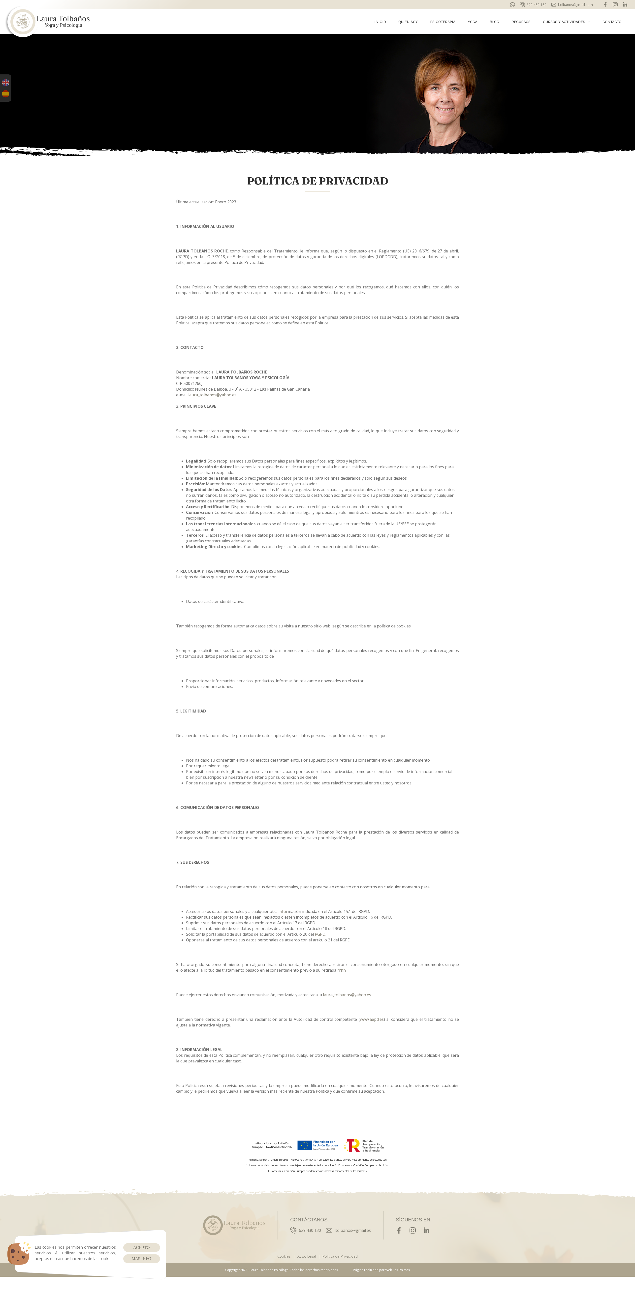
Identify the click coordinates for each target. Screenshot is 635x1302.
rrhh (341, 970)
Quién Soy (408, 21)
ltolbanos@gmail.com (575, 4)
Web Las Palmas (397, 1270)
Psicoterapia (442, 21)
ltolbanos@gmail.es (353, 1230)
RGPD (320, 934)
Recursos (521, 21)
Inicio (380, 21)
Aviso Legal (306, 1256)
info (282, 911)
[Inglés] (5, 82)
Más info (141, 1258)
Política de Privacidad (340, 1256)
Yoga (472, 21)
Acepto (141, 1247)
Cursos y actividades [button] (564, 21)
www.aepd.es (372, 1019)
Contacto (612, 21)
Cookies (284, 1256)
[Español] (5, 93)
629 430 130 (536, 4)
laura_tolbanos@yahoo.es (212, 395)
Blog (494, 21)
